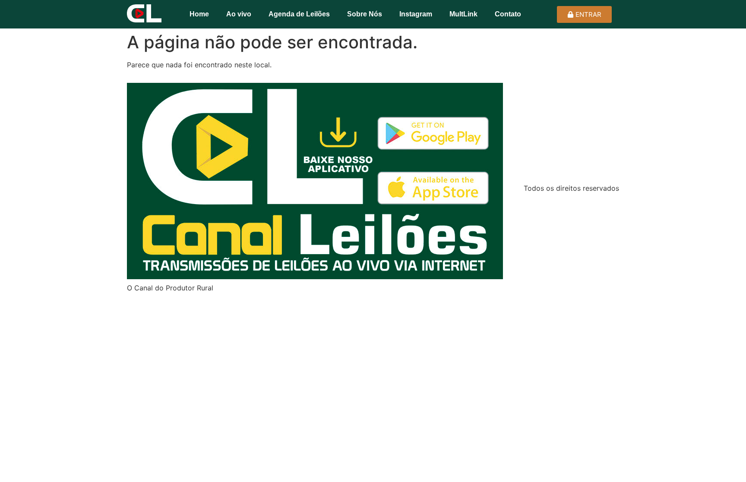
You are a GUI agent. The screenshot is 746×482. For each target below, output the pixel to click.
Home (199, 14)
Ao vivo (238, 14)
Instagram (415, 14)
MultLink (463, 14)
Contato (508, 14)
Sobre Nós (364, 14)
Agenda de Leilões (299, 14)
